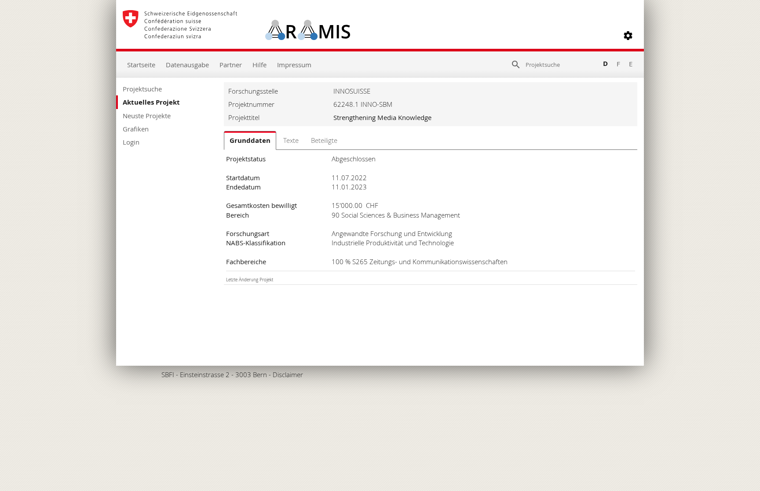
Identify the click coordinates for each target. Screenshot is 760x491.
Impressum (294, 64)
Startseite (141, 64)
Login (131, 142)
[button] (628, 35)
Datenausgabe (187, 64)
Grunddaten (250, 140)
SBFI (167, 374)
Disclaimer (288, 374)
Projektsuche (142, 88)
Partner (230, 64)
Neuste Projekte (147, 115)
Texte (291, 140)
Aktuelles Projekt (151, 102)
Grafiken (136, 128)
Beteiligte (324, 140)
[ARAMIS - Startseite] (236, 35)
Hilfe (259, 64)
